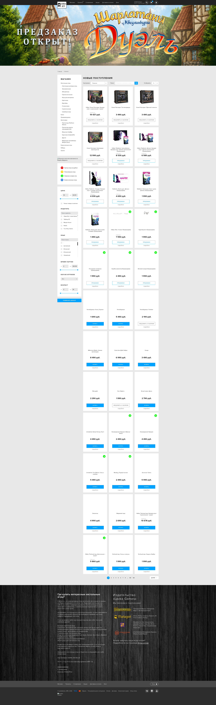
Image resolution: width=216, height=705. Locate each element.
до (70, 195)
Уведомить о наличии (95, 120)
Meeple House (67, 222)
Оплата (108, 691)
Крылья (153, 632)
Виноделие (146, 632)
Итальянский (67, 252)
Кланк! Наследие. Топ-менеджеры (121, 107)
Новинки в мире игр (70, 176)
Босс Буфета (120, 393)
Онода (146, 352)
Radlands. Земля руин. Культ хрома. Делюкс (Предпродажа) (146, 189)
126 (134, 577)
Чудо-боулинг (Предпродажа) (147, 229)
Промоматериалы (65, 117)
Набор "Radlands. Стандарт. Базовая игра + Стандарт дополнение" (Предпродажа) (95, 190)
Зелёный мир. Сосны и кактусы (120, 556)
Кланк (93, 646)
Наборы (63, 148)
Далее (153, 577)
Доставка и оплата (107, 2)
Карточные (65, 100)
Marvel (82, 639)
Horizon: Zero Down (93, 635)
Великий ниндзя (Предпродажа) (146, 270)
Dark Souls (82, 635)
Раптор (145, 618)
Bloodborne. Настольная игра (143, 622)
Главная (60, 71)
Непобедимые (121, 311)
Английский (67, 246)
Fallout (71, 637)
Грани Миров (142, 634)
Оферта (84, 691)
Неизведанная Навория (146, 433)
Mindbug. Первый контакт (121, 474)
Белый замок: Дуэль (146, 393)
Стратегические (66, 109)
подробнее (95, 123)
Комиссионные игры (66, 145)
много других (65, 648)
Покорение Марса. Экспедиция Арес (143, 610)
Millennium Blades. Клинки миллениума (95, 352)
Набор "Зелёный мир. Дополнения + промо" (95, 556)
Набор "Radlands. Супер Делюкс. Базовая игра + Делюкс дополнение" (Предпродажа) (121, 149)
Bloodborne (64, 637)
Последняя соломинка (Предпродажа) (95, 271)
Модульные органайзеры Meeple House (69, 141)
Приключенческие (67, 94)
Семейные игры (66, 112)
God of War (142, 626)
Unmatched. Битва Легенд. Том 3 (95, 433)
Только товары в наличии (71, 203)
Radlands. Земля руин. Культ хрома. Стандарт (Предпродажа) (95, 230)
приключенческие (75, 629)
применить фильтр (69, 300)
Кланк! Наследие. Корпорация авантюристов (95, 148)
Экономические (66, 89)
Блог (117, 2)
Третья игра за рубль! (71, 168)
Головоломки (65, 106)
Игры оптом (143, 643)
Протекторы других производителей (67, 128)
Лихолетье (95, 515)
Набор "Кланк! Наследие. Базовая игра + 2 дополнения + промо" (95, 108)
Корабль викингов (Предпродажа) (121, 270)
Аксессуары (64, 120)
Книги (62, 114)
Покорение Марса (83, 646)
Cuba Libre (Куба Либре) (120, 352)
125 (130, 577)
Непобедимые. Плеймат (146, 311)
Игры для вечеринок (68, 97)
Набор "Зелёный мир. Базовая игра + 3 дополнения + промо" (146, 515)
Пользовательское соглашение (96, 691)
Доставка (114, 691)
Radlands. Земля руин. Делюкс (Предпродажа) (120, 189)
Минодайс (95, 393)
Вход (153, 684)
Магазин (72, 2)
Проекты (80, 2)
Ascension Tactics (146, 474)
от (61, 195)
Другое (64, 137)
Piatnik (65, 225)
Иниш (98, 646)
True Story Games (68, 228)
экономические (71, 628)
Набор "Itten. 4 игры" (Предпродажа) (121, 229)
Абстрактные (65, 91)
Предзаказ (120, 160)
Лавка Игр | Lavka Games (70, 216)
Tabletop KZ (67, 219)
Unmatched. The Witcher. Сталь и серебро (95, 475)
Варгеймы (65, 103)
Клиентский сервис (123, 691)
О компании (89, 2)
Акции (97, 2)
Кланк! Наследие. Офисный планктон (146, 107)
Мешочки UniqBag (67, 132)
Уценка (63, 150)
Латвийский (67, 255)
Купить (95, 323)
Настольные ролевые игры (69, 86)
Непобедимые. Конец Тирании (95, 311)
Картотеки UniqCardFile (68, 135)
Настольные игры (65, 83)
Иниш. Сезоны (143, 616)
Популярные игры (70, 172)
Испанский (67, 249)
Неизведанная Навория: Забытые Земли (121, 434)
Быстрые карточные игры (66, 626)
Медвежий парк (121, 515)
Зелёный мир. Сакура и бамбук (146, 556)
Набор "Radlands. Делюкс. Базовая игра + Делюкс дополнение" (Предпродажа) (146, 149)
